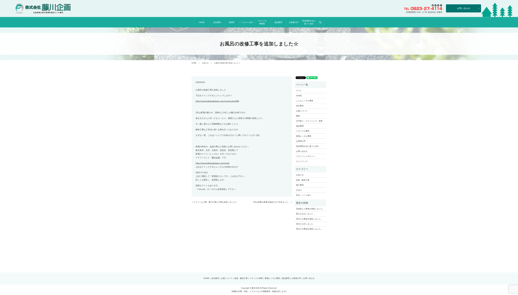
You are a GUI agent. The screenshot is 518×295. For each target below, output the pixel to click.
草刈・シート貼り (303, 195)
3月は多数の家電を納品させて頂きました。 (271, 202)
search (320, 22)
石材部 (231, 22)
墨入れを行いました (304, 214)
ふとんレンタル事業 (304, 101)
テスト (299, 90)
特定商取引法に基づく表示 (309, 22)
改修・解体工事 (302, 180)
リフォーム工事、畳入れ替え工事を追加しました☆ (215, 202)
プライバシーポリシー (305, 156)
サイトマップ (301, 161)
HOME (202, 22)
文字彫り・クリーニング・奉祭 (309, 121)
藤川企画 (216, 157)
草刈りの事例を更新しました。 (309, 219)
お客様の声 (293, 22)
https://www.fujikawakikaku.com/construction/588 (217, 101)
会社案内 (217, 22)
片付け (299, 190)
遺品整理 (278, 22)
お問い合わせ (301, 151)
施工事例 (300, 185)
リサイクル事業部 (262, 22)
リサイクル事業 (302, 131)
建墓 (298, 116)
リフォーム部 (246, 22)
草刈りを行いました (304, 224)
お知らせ (205, 63)
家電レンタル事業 (303, 136)
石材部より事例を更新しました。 (310, 209)
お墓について (301, 111)
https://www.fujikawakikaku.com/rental (212, 163)
